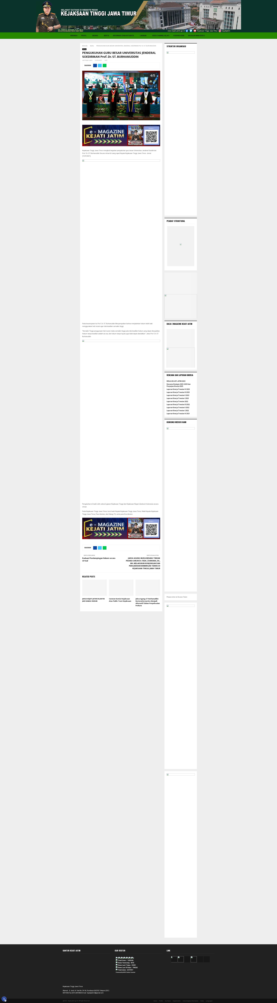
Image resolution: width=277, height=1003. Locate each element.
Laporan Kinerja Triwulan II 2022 (178, 407)
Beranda (73, 35)
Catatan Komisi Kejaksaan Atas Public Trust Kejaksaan (120, 600)
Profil (84, 35)
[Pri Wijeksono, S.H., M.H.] (181, 264)
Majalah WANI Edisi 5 (196, 35)
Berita (106, 35)
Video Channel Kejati (160, 35)
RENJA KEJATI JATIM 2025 (176, 381)
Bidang (95, 35)
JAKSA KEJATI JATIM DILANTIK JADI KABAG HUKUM (93, 600)
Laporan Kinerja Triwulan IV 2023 (178, 389)
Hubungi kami (178, 35)
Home (155, 1001)
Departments (177, 1001)
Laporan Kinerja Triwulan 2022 (177, 401)
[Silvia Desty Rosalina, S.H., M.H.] (174, 264)
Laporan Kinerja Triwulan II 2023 (178, 395)
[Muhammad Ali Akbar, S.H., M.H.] (188, 264)
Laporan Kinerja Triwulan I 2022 (178, 410)
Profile (161, 1001)
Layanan (143, 35)
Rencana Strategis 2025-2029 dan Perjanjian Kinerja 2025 (179, 385)
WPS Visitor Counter (129, 972)
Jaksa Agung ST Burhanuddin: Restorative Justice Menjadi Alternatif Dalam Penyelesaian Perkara (148, 602)
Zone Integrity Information (190, 1001)
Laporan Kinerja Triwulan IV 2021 (178, 413)
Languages (209, 1001)
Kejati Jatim (88, 60)
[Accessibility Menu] (4, 999)
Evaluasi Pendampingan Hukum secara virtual (98, 559)
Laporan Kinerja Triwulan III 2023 (178, 392)
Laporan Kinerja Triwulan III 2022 (178, 404)
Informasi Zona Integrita (123, 35)
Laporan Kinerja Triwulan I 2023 (178, 398)
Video (202, 1001)
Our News (168, 1001)
